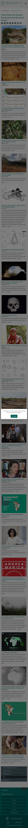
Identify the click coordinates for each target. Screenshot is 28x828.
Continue (14, 416)
